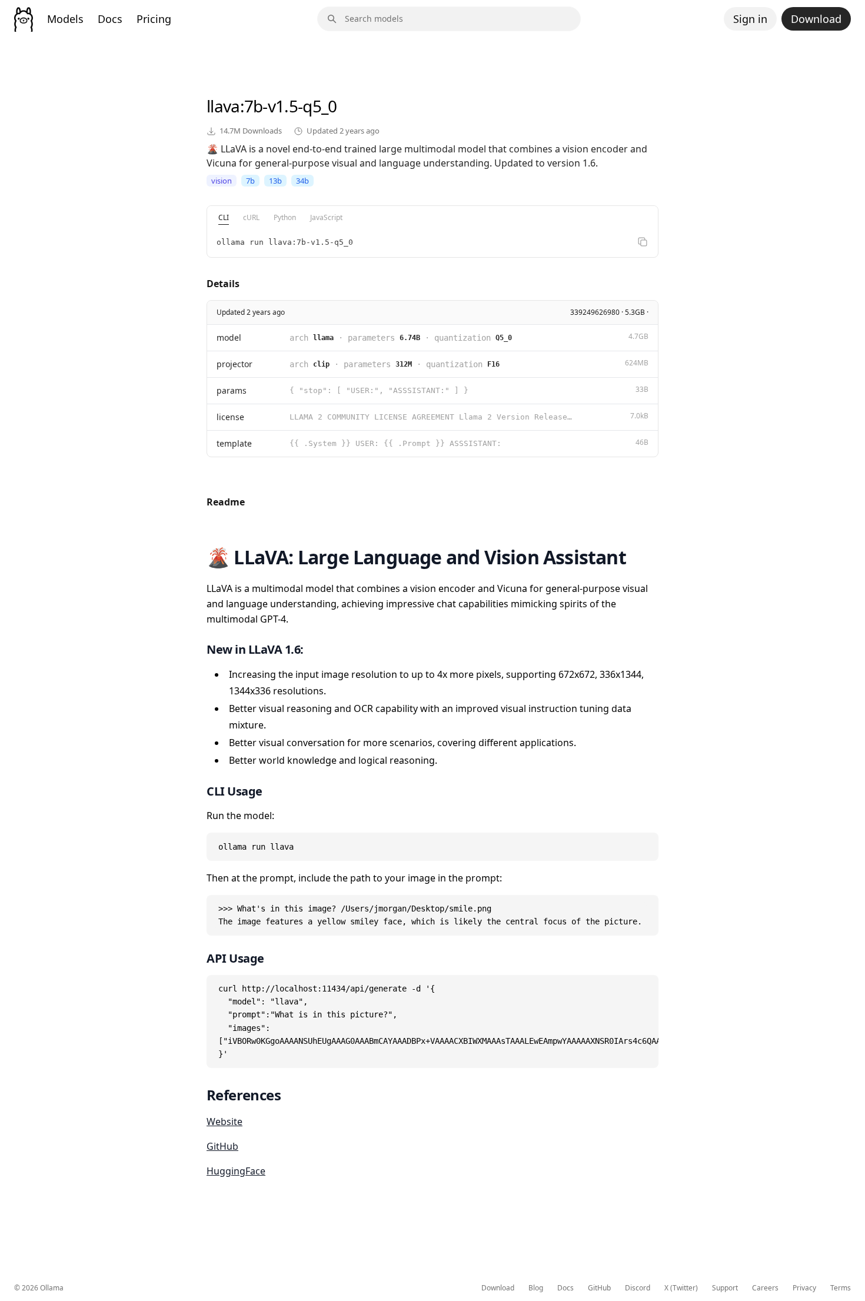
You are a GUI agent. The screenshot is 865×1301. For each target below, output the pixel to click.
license (230, 416)
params (232, 390)
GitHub (222, 1146)
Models (65, 19)
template (234, 443)
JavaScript (326, 217)
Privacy (804, 1288)
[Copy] (642, 241)
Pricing (154, 19)
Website (224, 1121)
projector (234, 364)
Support (725, 1288)
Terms (840, 1288)
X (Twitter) (681, 1288)
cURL (251, 217)
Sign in (750, 19)
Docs (110, 19)
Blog (535, 1288)
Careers (765, 1288)
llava (223, 106)
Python (285, 217)
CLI (223, 217)
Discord (637, 1288)
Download (816, 19)
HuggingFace (236, 1170)
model (229, 337)
